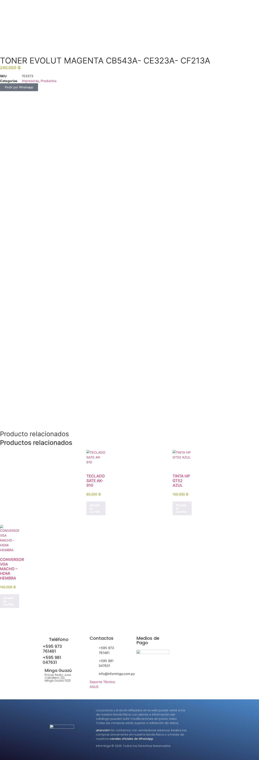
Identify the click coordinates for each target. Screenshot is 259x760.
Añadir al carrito (95, 508)
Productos (48, 81)
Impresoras (30, 81)
